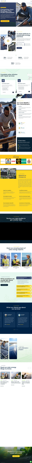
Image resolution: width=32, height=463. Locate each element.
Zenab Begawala (27, 267)
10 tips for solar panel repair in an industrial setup (26, 382)
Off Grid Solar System (21, 83)
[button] (28, 75)
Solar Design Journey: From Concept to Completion (4, 382)
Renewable (23, 380)
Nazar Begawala (16, 267)
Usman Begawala (5, 267)
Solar (1, 380)
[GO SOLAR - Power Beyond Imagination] (3, 1)
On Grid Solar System (5, 83)
